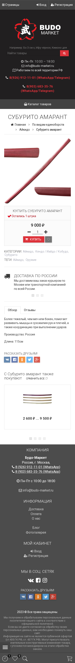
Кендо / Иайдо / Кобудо (51, 251)
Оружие (31, 259)
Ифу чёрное (43, 47)
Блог (36, 528)
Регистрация (63, 4)
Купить (35, 239)
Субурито (11, 254)
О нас (36, 518)
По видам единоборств (48, 124)
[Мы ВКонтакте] (31, 580)
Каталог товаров (39, 104)
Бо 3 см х (29, 47)
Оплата (36, 514)
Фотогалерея (36, 532)
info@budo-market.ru (39, 66)
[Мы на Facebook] (38, 580)
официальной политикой (37, 623)
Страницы (12, 4)
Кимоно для (59, 47)
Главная (20, 124)
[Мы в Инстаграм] (44, 580)
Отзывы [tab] (29, 310)
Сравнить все (35, 378)
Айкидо (24, 129)
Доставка (36, 509)
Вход (42, 4)
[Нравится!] (48, 239)
